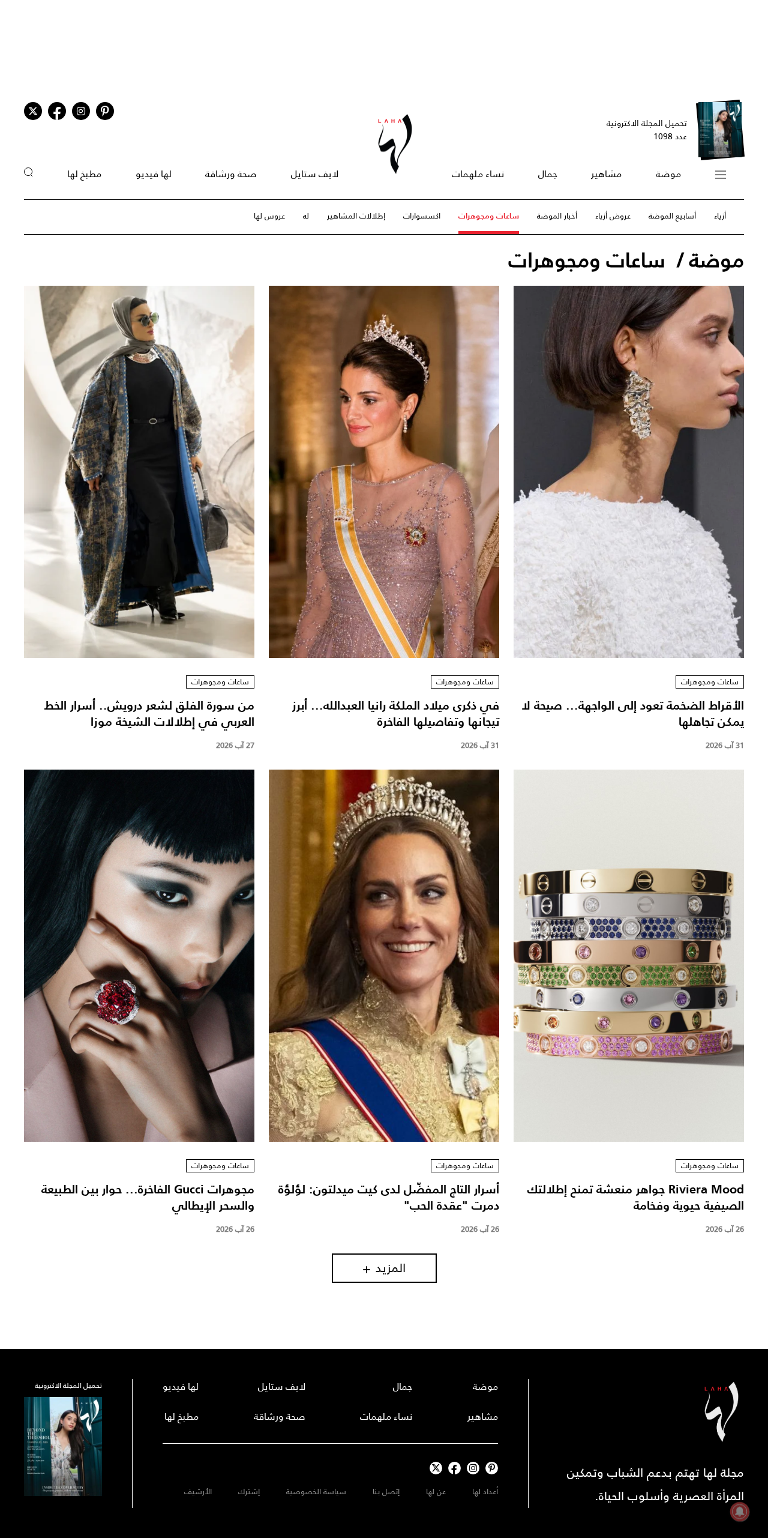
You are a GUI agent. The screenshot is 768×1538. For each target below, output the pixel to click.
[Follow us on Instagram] (81, 111)
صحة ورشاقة (231, 173)
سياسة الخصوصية (316, 1491)
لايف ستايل (314, 173)
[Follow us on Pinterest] (105, 111)
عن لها (436, 1491)
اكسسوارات (421, 216)
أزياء (720, 216)
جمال (547, 173)
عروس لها (269, 216)
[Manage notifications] (739, 1511)
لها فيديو (154, 173)
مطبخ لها (84, 173)
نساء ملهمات (478, 173)
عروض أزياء (613, 216)
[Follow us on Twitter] (33, 111)
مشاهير (606, 173)
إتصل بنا (386, 1491)
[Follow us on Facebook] (454, 1468)
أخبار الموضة (557, 216)
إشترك (249, 1491)
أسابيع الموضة (672, 216)
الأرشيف (198, 1491)
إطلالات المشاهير (356, 216)
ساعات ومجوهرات (488, 216)
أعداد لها (485, 1491)
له (306, 216)
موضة (668, 173)
